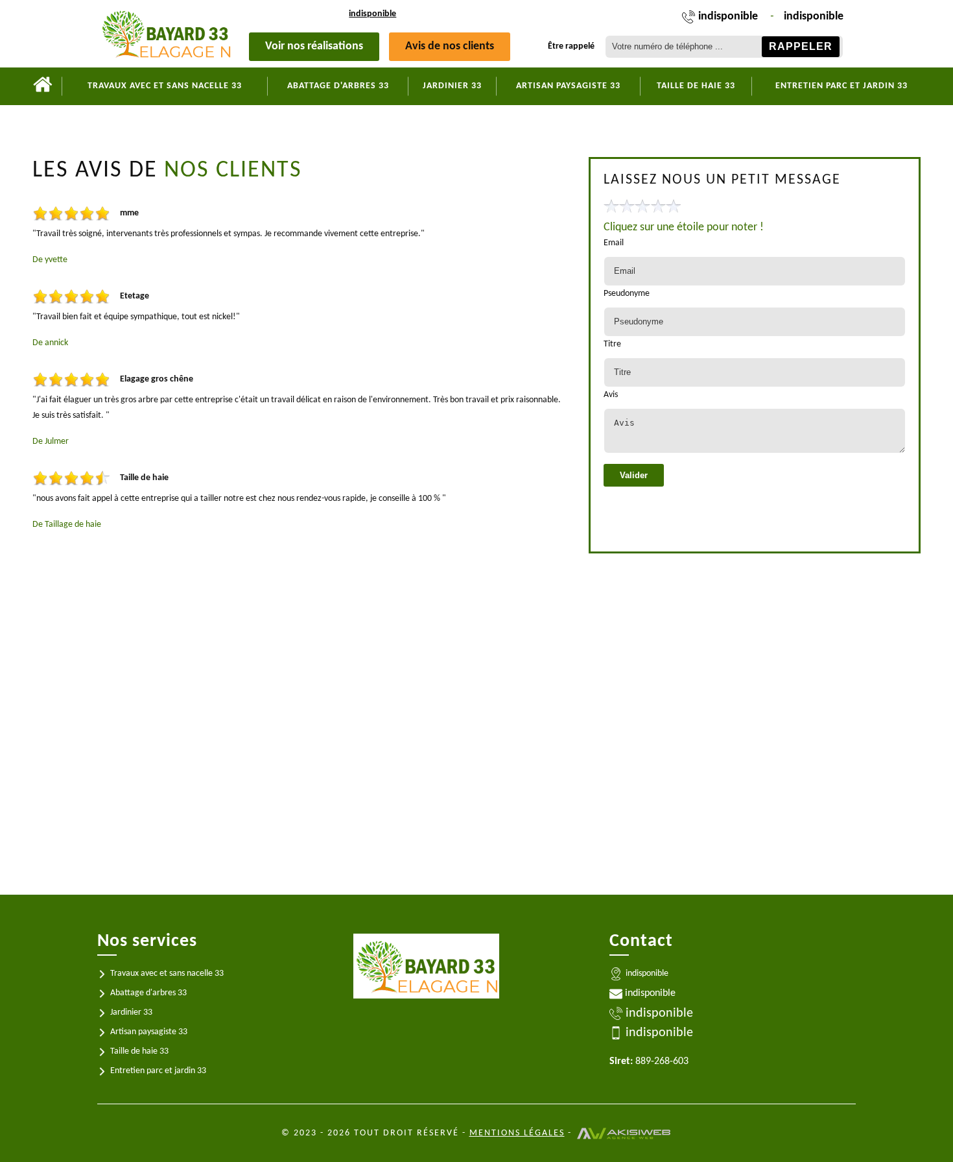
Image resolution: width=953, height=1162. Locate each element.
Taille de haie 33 (696, 86)
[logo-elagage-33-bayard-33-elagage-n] (165, 33)
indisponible (372, 14)
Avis (611, 395)
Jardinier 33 (452, 86)
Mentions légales (517, 1133)
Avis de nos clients (449, 46)
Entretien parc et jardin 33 (841, 86)
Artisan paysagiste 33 (568, 86)
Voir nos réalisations (314, 46)
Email (614, 243)
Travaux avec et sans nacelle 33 (165, 86)
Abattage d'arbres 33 (338, 86)
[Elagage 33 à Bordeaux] (42, 86)
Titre (612, 344)
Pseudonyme (627, 293)
